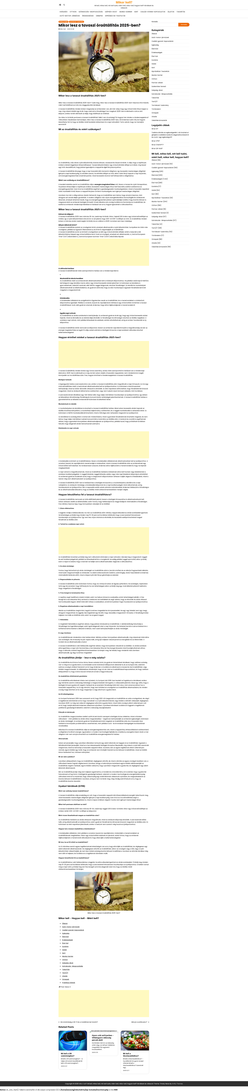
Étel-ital (65, 943)
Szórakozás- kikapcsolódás (91, 12)
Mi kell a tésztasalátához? (131, 1054)
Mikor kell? (124, 2)
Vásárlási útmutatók (159, 120)
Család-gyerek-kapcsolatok (152, 12)
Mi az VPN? (156, 141)
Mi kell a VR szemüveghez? (67, 1054)
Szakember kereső (159, 86)
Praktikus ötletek (68, 983)
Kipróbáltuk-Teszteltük (115, 16)
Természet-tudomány (76, 22)
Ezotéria (65, 946)
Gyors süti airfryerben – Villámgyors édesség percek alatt (103, 1037)
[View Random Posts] (60, 4)
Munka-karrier (125, 12)
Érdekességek (88, 16)
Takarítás (181, 12)
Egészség (63, 12)
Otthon (73, 12)
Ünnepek (99, 16)
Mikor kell (63, 29)
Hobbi (64, 950)
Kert (136, 12)
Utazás (64, 976)
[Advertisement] (104, 146)
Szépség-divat (111, 12)
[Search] (64, 4)
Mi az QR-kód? (157, 148)
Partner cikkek (157, 82)
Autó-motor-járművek (70, 16)
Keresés (155, 21)
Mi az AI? (155, 129)
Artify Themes (177, 1084)
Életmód (65, 937)
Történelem (156, 109)
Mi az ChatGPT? (158, 144)
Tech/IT (65, 973)
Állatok (171, 12)
